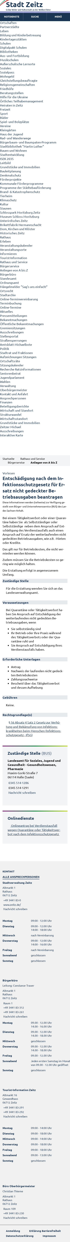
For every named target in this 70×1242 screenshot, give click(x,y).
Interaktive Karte (11, 435)
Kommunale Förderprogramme (21, 183)
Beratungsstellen (11, 93)
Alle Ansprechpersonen (21, 877)
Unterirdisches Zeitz (14, 220)
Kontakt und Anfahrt (14, 394)
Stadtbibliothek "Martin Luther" (22, 146)
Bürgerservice (9, 266)
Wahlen (5, 381)
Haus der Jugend (11, 134)
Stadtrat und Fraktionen (16, 352)
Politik (4, 348)
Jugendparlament (12, 377)
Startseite (8, 458)
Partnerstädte (9, 27)
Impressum (49, 1236)
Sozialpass (7, 72)
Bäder (4, 117)
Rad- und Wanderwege (15, 138)
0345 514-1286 (18, 782)
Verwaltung (8, 386)
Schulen (5, 43)
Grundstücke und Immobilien (20, 167)
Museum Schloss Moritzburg (19, 216)
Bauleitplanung (10, 171)
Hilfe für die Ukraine (14, 97)
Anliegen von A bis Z (14, 270)
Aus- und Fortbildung (14, 55)
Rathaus (5, 237)
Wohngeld (7, 76)
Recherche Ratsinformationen (20, 369)
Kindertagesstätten (13, 39)
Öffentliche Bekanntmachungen (22, 324)
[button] (58, 16)
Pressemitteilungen (13, 315)
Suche (35, 16)
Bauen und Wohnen (13, 150)
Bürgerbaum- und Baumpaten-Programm (28, 142)
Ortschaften (8, 22)
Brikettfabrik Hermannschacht (20, 225)
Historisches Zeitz (12, 233)
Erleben (5, 241)
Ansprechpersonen (13, 398)
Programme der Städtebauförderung (25, 187)
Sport (4, 113)
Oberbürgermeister (13, 390)
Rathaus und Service (14, 262)
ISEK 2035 (7, 158)
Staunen (5, 208)
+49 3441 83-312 (13, 1007)
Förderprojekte (10, 179)
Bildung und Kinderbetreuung (20, 35)
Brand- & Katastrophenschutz (20, 191)
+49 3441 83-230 (13, 1213)
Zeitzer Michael (10, 427)
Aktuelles (6, 311)
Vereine (5, 126)
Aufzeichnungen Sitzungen (18, 357)
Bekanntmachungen (13, 319)
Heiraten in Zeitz (11, 105)
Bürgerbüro (8, 274)
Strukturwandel (10, 414)
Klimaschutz (8, 200)
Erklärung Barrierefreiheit (45, 1231)
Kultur (4, 204)
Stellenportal (9, 336)
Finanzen (6, 402)
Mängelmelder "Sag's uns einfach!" (24, 286)
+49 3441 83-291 (13, 1107)
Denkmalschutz (10, 175)
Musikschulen (9, 60)
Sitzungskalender (12, 365)
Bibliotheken (9, 51)
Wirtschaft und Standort (16, 410)
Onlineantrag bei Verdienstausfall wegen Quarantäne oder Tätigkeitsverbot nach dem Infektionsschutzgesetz (34, 830)
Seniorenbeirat (10, 373)
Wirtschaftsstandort (14, 418)
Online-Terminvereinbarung (19, 299)
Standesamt (8, 278)
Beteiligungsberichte (14, 406)
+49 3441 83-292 (13, 1112)
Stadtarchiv (8, 295)
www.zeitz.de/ (12, 904)
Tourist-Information (13, 258)
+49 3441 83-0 (12, 900)
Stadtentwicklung (12, 154)
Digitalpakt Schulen (13, 47)
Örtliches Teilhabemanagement (21, 101)
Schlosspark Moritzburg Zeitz (20, 212)
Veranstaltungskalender (16, 245)
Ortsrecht (6, 291)
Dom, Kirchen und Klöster (17, 229)
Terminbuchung (10, 303)
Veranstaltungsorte (13, 249)
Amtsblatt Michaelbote (16, 344)
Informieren (8, 253)
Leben (4, 31)
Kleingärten (8, 130)
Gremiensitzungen (12, 328)
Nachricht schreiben (22, 792)
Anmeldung (13, 1231)
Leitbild (5, 163)
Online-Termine (10, 307)
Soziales (5, 68)
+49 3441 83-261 (13, 1012)
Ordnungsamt (9, 282)
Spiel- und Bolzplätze (14, 121)
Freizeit (5, 109)
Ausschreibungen (12, 332)
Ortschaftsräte (10, 361)
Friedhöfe (7, 88)
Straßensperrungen (13, 340)
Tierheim (6, 196)
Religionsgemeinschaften (17, 84)
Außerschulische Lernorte (17, 64)
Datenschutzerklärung (19, 1236)
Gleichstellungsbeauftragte (18, 80)
